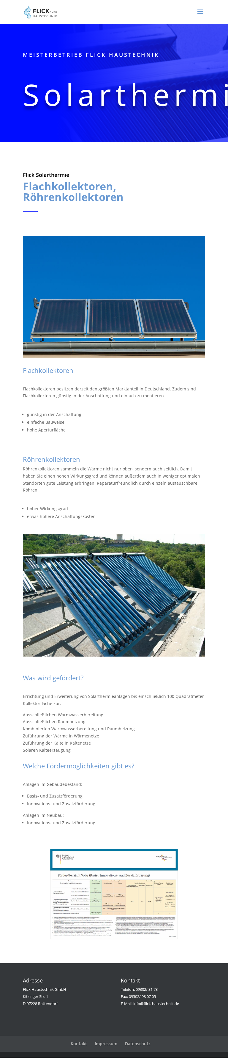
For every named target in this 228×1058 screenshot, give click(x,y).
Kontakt (79, 1043)
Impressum (106, 1043)
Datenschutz (138, 1043)
